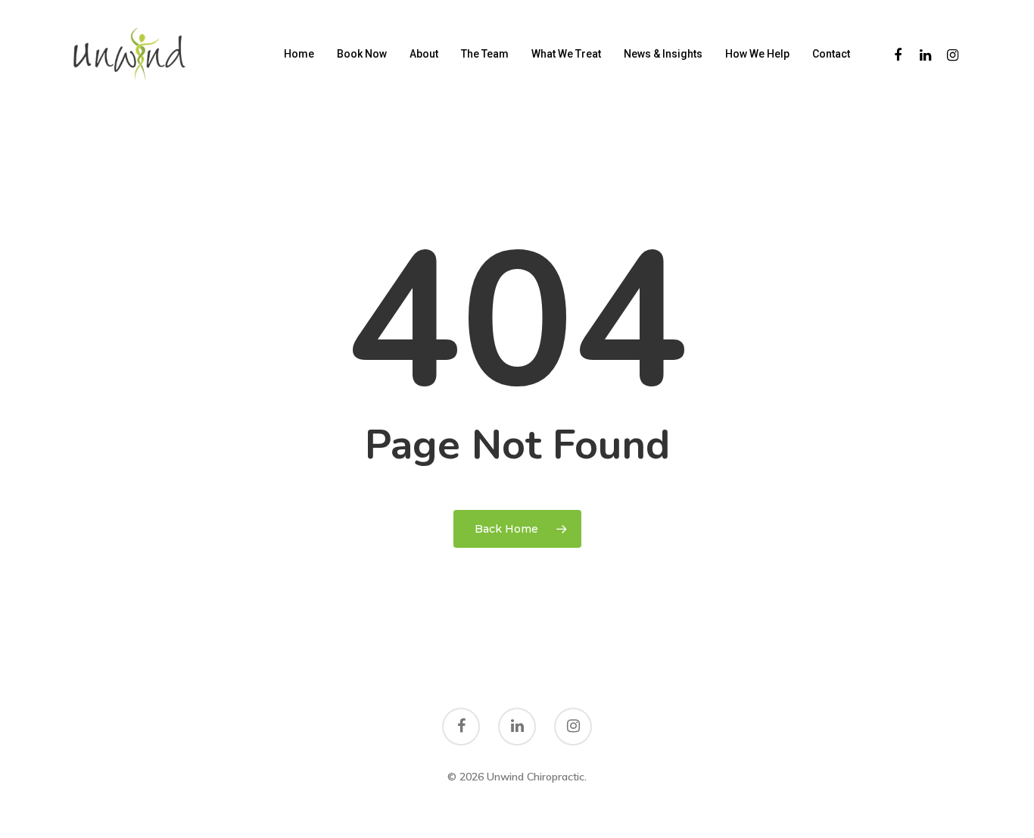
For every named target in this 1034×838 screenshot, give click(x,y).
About (424, 53)
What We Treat (566, 53)
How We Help (757, 53)
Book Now (362, 53)
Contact (831, 53)
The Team (485, 53)
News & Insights (663, 53)
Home (299, 53)
